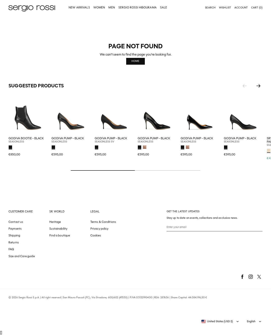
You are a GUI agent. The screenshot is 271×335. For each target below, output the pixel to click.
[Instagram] (250, 276)
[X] (259, 276)
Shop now (84, 146)
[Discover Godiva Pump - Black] (70, 114)
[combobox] (217, 321)
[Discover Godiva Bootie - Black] (27, 114)
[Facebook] (242, 276)
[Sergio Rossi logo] (31, 8)
